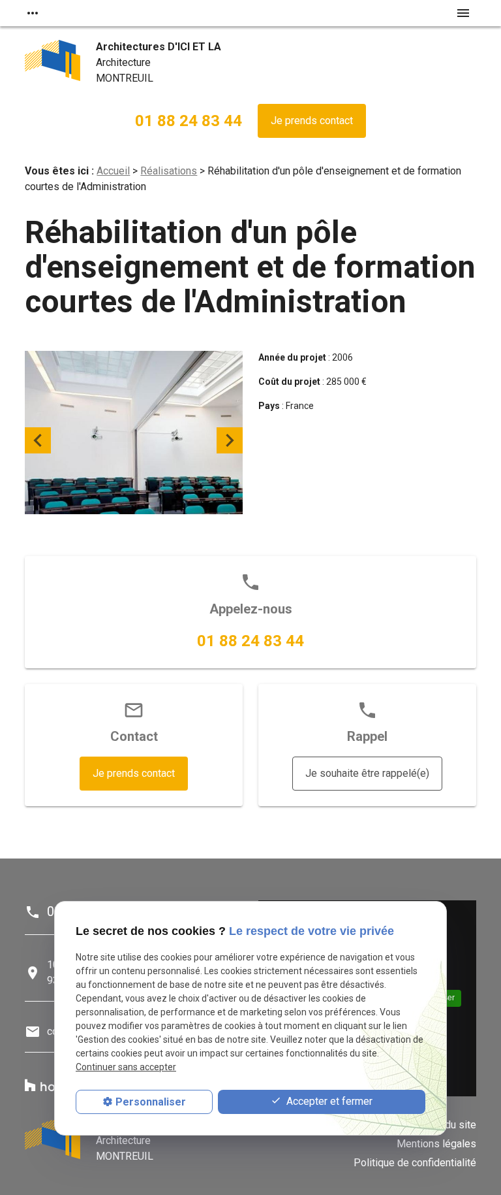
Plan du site (449, 1125)
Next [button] (230, 440)
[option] (134, 441)
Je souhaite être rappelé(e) (367, 773)
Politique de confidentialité (415, 1162)
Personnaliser (150, 1102)
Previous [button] (38, 440)
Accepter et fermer (328, 1101)
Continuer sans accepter (126, 1067)
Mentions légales (436, 1144)
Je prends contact (312, 120)
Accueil (113, 171)
